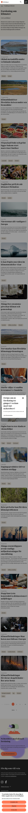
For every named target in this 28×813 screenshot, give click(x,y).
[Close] (23, 398)
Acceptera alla (14, 802)
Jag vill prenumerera (7, 415)
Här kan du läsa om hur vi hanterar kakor (11, 798)
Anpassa (14, 806)
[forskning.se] (4, 2)
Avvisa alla (14, 810)
